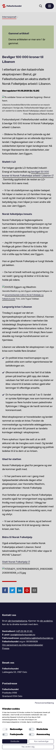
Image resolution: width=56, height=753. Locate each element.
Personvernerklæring (44, 703)
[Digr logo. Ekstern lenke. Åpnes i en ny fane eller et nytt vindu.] (4, 705)
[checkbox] (5, 729)
